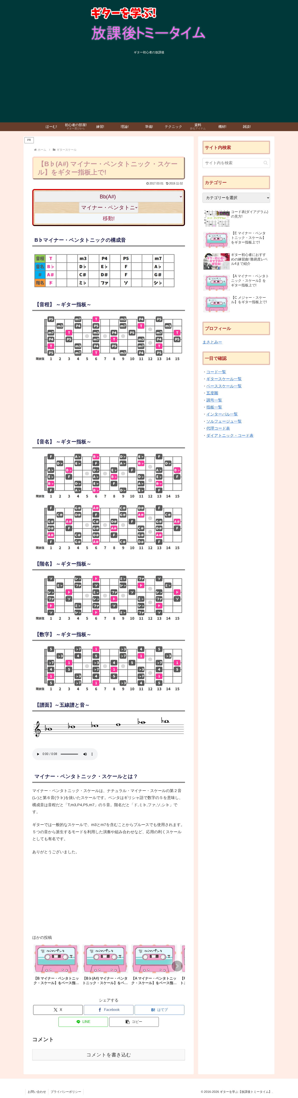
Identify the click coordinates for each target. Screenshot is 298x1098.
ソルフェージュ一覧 (224, 421)
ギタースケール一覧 (224, 379)
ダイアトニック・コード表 (229, 435)
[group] (56, 966)
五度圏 (212, 393)
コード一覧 (216, 372)
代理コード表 (218, 428)
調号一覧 (214, 400)
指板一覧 (214, 407)
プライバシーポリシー (66, 1091)
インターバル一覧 (222, 414)
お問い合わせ (37, 1091)
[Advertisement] (149, 89)
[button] (177, 966)
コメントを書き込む (108, 1054)
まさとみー (212, 342)
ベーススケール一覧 (224, 386)
